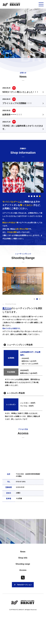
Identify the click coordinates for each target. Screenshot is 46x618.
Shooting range (23, 564)
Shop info (22, 558)
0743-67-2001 (21, 482)
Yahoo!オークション (34, 511)
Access (22, 570)
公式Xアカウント (14, 511)
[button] (29, 196)
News (22, 552)
